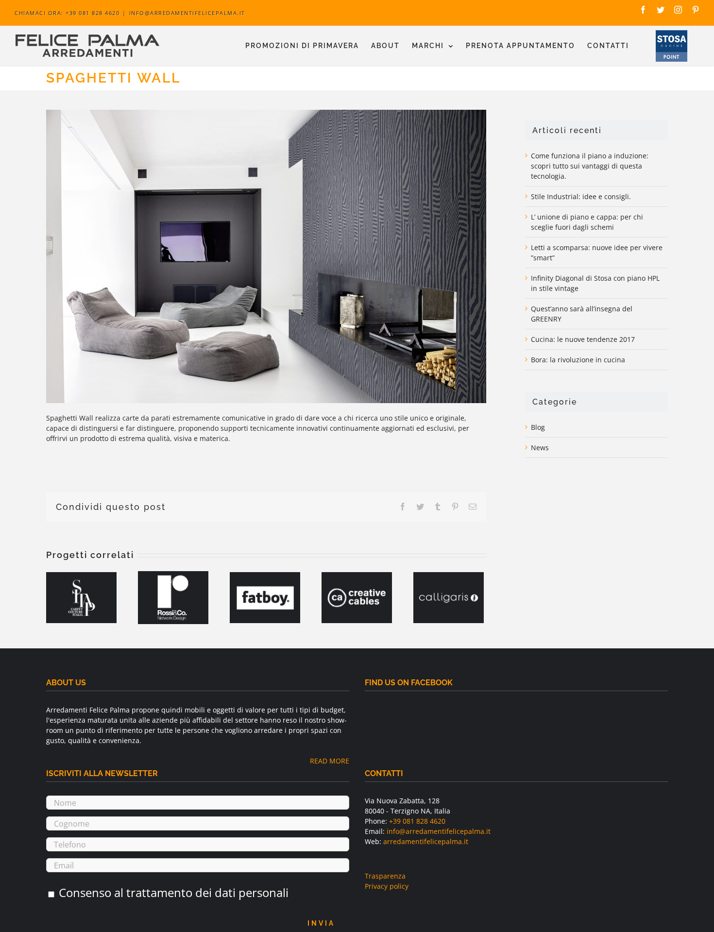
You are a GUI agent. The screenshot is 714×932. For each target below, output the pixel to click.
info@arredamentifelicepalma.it (187, 13)
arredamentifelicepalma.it (425, 841)
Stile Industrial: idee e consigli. (581, 196)
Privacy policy (386, 886)
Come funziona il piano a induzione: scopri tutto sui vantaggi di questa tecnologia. (589, 166)
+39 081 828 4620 (417, 821)
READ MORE (329, 760)
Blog (538, 427)
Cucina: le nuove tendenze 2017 (583, 339)
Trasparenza (385, 876)
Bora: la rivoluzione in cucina (578, 359)
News (540, 447)
